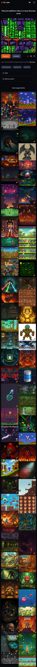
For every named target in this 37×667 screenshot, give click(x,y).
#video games (6, 67)
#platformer (17, 67)
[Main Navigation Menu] (34, 2)
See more (32, 62)
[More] (27, 56)
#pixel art (27, 67)
